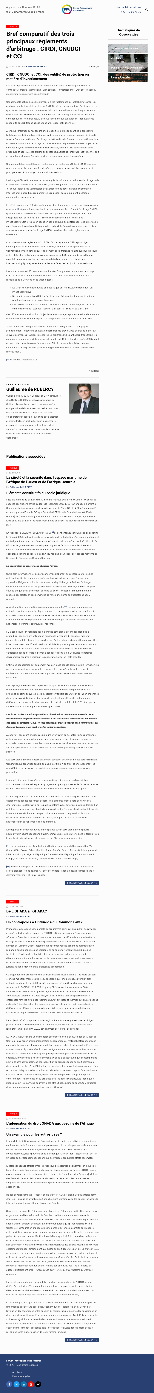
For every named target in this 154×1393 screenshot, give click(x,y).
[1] (17, 209)
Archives (17, 1372)
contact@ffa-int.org (129, 7)
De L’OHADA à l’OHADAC (26, 911)
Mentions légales (21, 1376)
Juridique (13, 26)
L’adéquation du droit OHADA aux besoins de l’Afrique (50, 1123)
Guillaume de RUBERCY (36, 66)
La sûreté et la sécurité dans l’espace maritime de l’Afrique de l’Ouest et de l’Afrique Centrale (46, 479)
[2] (7, 866)
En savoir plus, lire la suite (82, 883)
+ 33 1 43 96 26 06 (131, 11)
